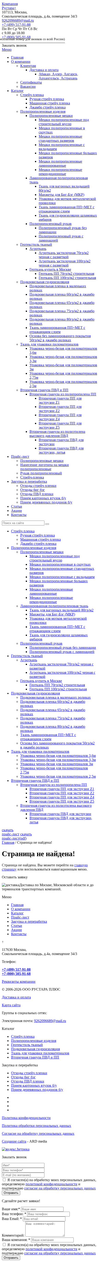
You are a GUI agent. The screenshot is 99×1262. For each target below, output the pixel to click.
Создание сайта (14, 1141)
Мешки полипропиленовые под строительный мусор (64, 122)
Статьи (16, 506)
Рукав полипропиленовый (41, 473)
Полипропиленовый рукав (50, 224)
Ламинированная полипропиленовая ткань (54, 606)
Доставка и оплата (43, 70)
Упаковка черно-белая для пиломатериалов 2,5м (58, 776)
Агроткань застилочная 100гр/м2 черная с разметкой (64, 263)
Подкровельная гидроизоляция (44, 282)
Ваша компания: (16, 1240)
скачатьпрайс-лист (10, 832)
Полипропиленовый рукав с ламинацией (61, 652)
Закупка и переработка (29, 481)
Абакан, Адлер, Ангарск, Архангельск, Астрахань (58, 76)
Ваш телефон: (14, 1214)
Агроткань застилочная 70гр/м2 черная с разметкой (64, 255)
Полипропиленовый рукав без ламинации (62, 647)
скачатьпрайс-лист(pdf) (17, 836)
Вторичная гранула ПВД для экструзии (60, 814)
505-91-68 (33, 38)
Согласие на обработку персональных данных (38, 1133)
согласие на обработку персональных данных (60, 1188)
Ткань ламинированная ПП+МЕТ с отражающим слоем (66, 209)
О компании (20, 62)
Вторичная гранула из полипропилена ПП (62, 394)
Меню (7, 50)
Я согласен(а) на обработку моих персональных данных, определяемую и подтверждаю (49, 1249)
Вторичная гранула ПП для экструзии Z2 (61, 793)
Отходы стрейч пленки (38, 486)
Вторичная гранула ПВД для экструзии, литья (61, 450)
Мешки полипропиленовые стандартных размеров (60, 138)
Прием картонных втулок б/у (43, 498)
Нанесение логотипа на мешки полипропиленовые (44, 467)
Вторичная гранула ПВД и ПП (44, 390)
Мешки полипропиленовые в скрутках (60, 564)
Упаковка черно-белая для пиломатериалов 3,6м (58, 756)
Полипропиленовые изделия (42, 111)
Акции (16, 511)
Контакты (18, 515)
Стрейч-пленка (32, 477)
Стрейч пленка (32, 95)
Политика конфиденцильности (26, 1118)
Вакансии (28, 86)
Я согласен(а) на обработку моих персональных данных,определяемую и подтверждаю (49, 1184)
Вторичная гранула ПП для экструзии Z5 (61, 801)
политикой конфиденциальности (51, 1184)
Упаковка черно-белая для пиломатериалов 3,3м (58, 760)
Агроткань (37, 249)
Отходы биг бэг (32, 490)
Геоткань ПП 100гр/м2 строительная (67, 278)
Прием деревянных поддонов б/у (46, 502)
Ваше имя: (11, 1209)
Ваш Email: (12, 1219)
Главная (17, 57)
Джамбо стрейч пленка (47, 107)
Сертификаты (31, 82)
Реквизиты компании (18, 981)
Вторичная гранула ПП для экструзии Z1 (61, 789)
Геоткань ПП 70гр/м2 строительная (66, 274)
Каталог (17, 91)
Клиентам (28, 66)
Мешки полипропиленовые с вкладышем (62, 577)
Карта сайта (11, 1005)
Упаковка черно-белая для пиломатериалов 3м (56, 764)
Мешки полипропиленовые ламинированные (60, 163)
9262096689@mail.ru (18, 20)
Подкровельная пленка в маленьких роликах (55, 697)
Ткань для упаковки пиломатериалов (49, 344)
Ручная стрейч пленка (46, 99)
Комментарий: (13, 1235)
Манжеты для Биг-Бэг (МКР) (61, 195)
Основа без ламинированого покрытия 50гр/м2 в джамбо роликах (60, 338)
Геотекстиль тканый (36, 244)
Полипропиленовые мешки (51, 116)
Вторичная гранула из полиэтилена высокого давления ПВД (57, 434)
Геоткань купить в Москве (50, 269)
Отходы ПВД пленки (36, 494)
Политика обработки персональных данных (36, 1126)
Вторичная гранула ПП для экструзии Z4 (61, 797)
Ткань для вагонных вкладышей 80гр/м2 (61, 610)
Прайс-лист (20, 456)
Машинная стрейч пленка (49, 103)
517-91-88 (16, 25)
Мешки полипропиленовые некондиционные (60, 172)
